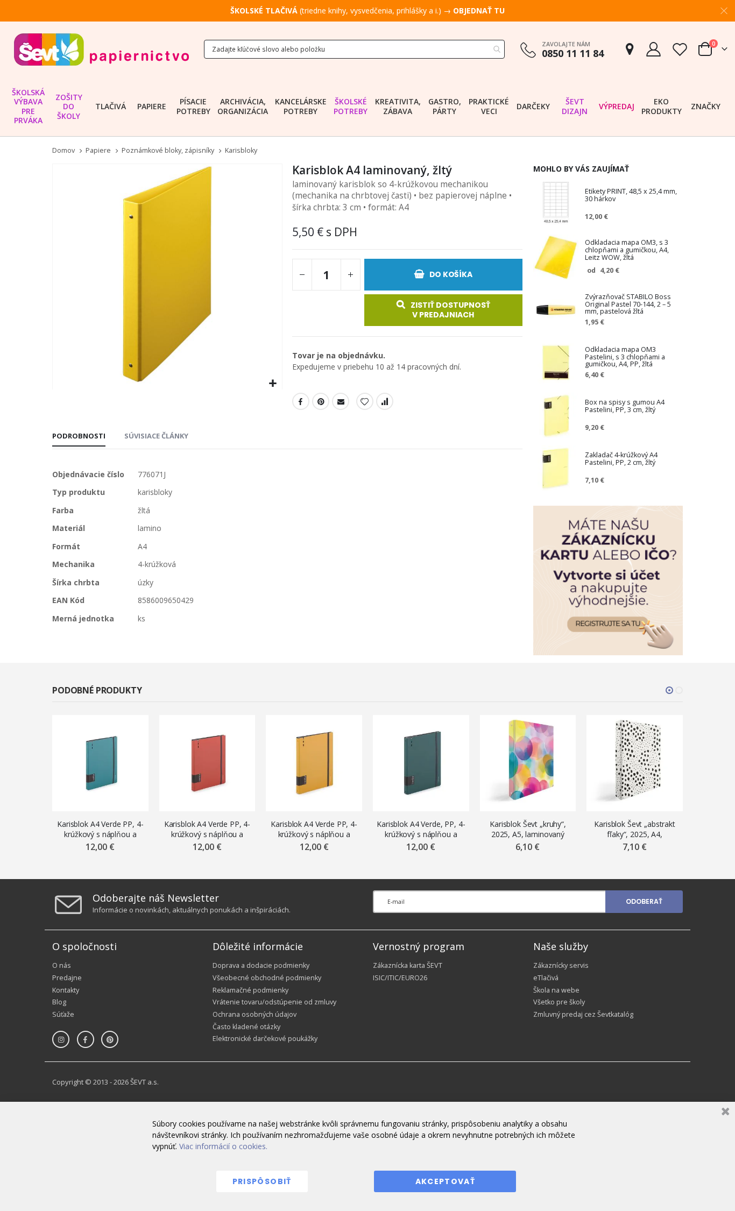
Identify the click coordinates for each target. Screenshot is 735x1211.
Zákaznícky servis (561, 965)
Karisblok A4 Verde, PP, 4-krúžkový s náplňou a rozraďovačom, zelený (421, 829)
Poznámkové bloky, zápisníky (168, 150)
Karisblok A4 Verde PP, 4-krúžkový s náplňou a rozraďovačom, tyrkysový (100, 829)
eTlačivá (546, 977)
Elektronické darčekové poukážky (265, 1038)
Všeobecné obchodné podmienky (267, 977)
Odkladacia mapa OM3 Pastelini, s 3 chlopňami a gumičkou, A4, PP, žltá (625, 357)
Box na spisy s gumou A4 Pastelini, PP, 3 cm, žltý (625, 406)
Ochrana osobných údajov (254, 1014)
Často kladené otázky (246, 1026)
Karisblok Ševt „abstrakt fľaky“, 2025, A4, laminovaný (634, 829)
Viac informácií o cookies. (223, 1146)
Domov (63, 150)
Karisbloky (241, 150)
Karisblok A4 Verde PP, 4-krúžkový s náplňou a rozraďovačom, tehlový (207, 829)
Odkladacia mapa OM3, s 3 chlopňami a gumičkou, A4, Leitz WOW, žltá (627, 250)
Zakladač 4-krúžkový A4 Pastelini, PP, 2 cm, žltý (621, 459)
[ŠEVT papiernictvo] (101, 49)
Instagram (60, 1039)
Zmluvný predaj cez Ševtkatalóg (583, 1014)
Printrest (320, 401)
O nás (61, 965)
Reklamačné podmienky (250, 990)
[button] (272, 383)
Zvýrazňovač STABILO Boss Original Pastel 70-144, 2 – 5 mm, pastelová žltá (628, 304)
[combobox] (354, 49)
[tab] (78, 437)
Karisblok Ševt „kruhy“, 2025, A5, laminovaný (528, 829)
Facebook (300, 401)
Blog (59, 1002)
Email (340, 401)
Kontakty (65, 990)
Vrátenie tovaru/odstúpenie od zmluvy (274, 1002)
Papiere (98, 150)
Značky (705, 106)
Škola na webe (556, 990)
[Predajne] (629, 49)
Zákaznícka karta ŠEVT (407, 965)
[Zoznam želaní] (679, 49)
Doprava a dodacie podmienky (261, 965)
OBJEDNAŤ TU (479, 10)
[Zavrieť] (724, 1113)
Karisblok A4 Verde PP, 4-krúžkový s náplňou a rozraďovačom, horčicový (314, 829)
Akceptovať (445, 1181)
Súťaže (63, 1014)
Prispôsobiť (262, 1181)
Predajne (67, 977)
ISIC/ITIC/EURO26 (400, 977)
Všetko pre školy (559, 1002)
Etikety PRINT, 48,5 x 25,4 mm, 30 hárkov (631, 195)
